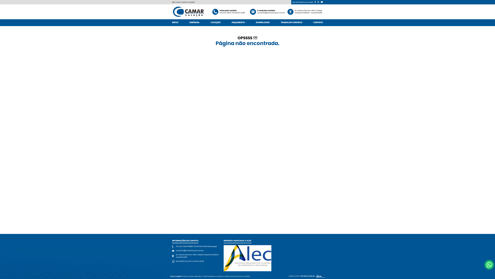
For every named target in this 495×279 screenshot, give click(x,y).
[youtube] (322, 2)
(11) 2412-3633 (225, 13)
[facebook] (315, 2)
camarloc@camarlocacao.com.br (271, 13)
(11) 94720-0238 (238, 13)
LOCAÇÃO (216, 23)
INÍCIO (175, 23)
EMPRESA (194, 23)
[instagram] (318, 2)
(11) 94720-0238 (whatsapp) (205, 246)
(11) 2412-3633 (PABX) (184, 246)
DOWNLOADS (263, 23)
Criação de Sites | (301, 276)
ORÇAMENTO (238, 23)
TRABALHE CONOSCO (291, 23)
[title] (489, 265)
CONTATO (318, 23)
